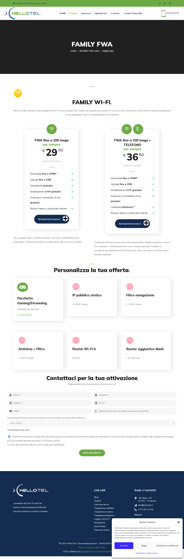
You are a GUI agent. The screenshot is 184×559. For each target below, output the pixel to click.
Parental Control (102, 530)
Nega (144, 545)
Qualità (97, 500)
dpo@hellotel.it (89, 551)
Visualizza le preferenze (167, 545)
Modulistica (99, 522)
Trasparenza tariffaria (104, 508)
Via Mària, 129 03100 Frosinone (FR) (30, 3)
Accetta (124, 545)
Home (73, 51)
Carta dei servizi (101, 504)
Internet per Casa (89, 51)
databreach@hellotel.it (110, 551)
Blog (96, 497)
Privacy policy (152, 553)
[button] (178, 522)
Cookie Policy (141, 553)
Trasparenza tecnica (103, 511)
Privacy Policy (84, 547)
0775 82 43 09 (172, 13)
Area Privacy (100, 526)
